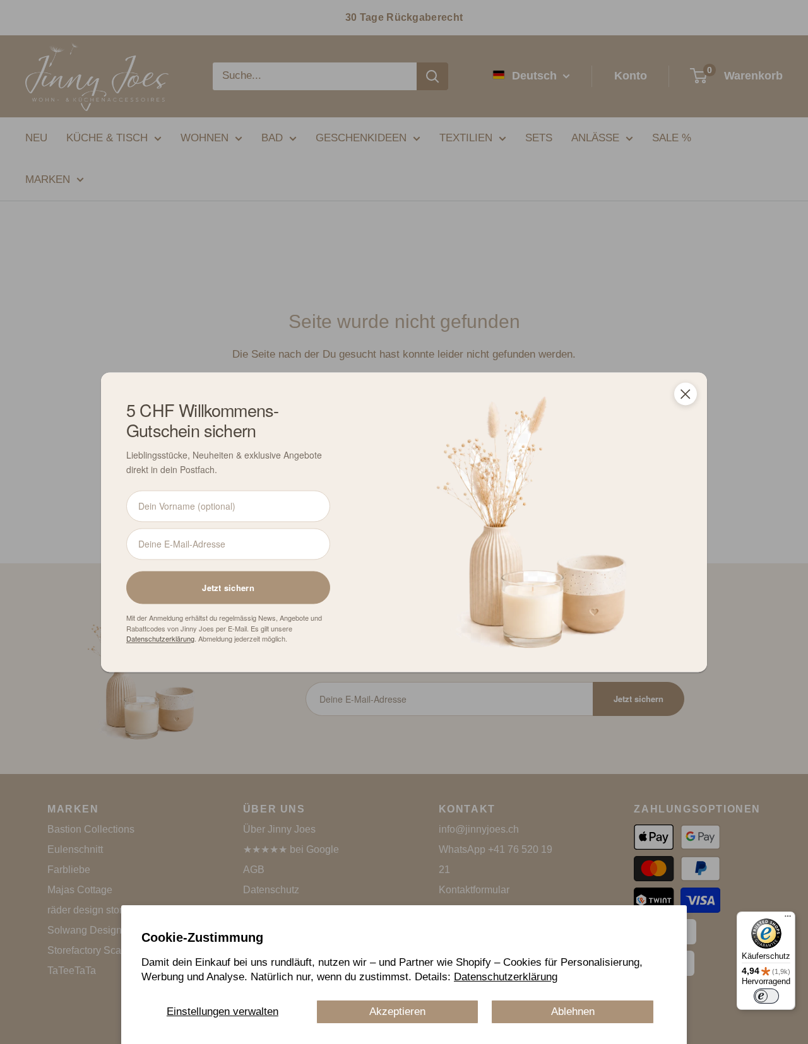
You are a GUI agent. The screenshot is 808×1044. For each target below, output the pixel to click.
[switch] (766, 996)
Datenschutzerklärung (505, 977)
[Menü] (787, 919)
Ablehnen (573, 1012)
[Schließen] (685, 393)
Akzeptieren (397, 1012)
